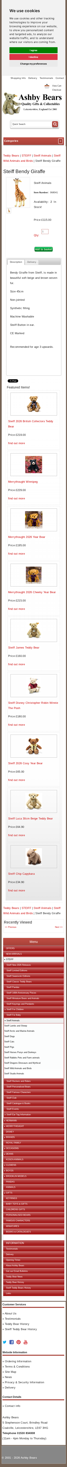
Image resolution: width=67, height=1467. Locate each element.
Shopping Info (18, 78)
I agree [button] (33, 50)
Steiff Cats (9, 1041)
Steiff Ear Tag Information (19, 1114)
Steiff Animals (42, 155)
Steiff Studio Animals (14, 1073)
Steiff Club (11, 1098)
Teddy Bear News (14, 1276)
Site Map (10, 1371)
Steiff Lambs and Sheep (15, 1025)
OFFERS (10, 948)
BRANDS (10, 1137)
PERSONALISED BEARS (18, 1215)
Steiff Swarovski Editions (18, 976)
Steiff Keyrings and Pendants (20, 1004)
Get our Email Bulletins (17, 1271)
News (8, 1377)
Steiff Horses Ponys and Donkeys (20, 1052)
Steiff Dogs (9, 1036)
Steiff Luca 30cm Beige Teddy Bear (30, 818)
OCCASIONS (12, 1148)
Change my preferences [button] (33, 63)
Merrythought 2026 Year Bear (26, 537)
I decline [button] (33, 57)
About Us (10, 1313)
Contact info (12, 1406)
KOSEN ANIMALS (14, 1159)
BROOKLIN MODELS (16, 1176)
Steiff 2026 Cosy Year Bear (25, 763)
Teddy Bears (11, 155)
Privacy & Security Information (24, 1382)
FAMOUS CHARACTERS (18, 1220)
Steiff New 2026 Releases (19, 965)
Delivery (32, 78)
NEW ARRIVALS (14, 954)
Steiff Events (13, 1109)
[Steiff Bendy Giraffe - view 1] (9, 210)
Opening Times (13, 1260)
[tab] (15, 262)
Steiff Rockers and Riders (19, 1081)
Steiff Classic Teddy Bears (19, 981)
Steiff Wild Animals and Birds (18, 1068)
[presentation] (16, 262)
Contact (60, 78)
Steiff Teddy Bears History (18, 1288)
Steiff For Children (15, 1009)
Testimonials (46, 78)
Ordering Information (18, 1361)
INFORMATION (15, 1243)
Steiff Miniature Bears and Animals (23, 998)
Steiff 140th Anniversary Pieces (21, 993)
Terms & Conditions (17, 1366)
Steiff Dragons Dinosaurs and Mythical (22, 1063)
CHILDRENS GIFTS (15, 1209)
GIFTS (9, 1192)
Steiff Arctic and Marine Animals (19, 1031)
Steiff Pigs (9, 1047)
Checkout (56, 90)
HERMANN (11, 1120)
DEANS (9, 1154)
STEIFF (26, 155)
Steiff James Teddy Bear (23, 647)
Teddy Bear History (15, 1282)
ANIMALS (10, 1187)
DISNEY (10, 1132)
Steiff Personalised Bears (19, 1086)
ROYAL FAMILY (13, 1143)
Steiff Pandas (13, 987)
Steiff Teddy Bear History (21, 1329)
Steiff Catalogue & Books (18, 1103)
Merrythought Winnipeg (23, 481)
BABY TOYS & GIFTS (16, 1204)
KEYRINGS (11, 1198)
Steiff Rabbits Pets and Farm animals (22, 1057)
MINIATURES (12, 1226)
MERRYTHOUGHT (15, 1126)
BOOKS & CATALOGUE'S (18, 1232)
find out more (16, 443)
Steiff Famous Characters (19, 1092)
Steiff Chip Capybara (21, 873)
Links (8, 1293)
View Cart (56, 86)
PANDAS (10, 1182)
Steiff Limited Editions (17, 970)
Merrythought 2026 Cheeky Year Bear (32, 592)
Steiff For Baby (14, 1015)
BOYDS (9, 1170)
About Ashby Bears (15, 1265)
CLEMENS (11, 1165)
